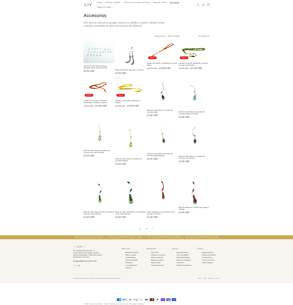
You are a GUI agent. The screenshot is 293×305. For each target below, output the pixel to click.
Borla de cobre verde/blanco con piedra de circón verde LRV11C (130, 213)
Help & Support (207, 262)
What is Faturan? (157, 257)
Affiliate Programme (184, 265)
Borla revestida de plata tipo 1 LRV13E (129, 70)
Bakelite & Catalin (157, 260)
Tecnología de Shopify (136, 304)
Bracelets (129, 262)
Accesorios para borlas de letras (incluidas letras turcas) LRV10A (95, 67)
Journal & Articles (157, 265)
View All (128, 268)
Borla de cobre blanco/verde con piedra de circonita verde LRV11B (99, 213)
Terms (205, 278)
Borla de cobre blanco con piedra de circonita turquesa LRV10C (192, 113)
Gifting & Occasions (158, 255)
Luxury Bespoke (131, 265)
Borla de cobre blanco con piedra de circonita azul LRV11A (192, 157)
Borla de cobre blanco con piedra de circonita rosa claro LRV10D (97, 151)
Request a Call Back (184, 260)
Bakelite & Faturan (132, 252)
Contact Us (180, 262)
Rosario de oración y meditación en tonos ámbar (162, 64)
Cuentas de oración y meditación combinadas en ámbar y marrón (95, 101)
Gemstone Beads (132, 260)
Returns (210, 278)
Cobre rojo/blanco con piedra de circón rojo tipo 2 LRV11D (161, 213)
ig (79, 265)
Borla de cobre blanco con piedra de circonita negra (160, 111)
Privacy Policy (207, 257)
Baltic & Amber (131, 255)
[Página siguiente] (152, 228)
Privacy (199, 278)
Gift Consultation (183, 255)
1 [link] (140, 229)
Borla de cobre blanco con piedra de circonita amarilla (128, 160)
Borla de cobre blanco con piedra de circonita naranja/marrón (160, 154)
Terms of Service (208, 260)
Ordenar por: (160, 36)
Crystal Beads (131, 257)
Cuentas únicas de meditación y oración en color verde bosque (193, 64)
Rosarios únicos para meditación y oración (127, 101)
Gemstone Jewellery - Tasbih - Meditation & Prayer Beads (109, 304)
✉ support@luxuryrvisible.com (85, 261)
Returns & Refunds (209, 255)
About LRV (155, 252)
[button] (113, 2)
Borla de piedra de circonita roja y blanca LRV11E (194, 208)
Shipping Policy (207, 252)
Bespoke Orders (183, 252)
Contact (217, 278)
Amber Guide (156, 262)
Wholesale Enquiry (183, 257)
